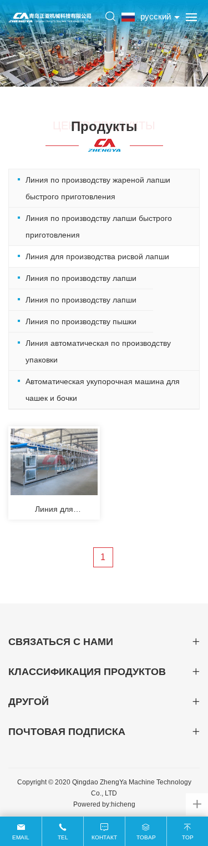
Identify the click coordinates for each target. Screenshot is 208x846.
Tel (63, 837)
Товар (146, 837)
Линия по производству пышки (81, 321)
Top (188, 837)
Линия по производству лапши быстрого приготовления (99, 226)
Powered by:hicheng (104, 804)
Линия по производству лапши (81, 278)
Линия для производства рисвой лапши (97, 256)
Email (20, 837)
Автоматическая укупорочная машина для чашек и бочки (103, 389)
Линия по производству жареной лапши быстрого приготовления (98, 188)
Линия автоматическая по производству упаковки (98, 351)
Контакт (104, 837)
